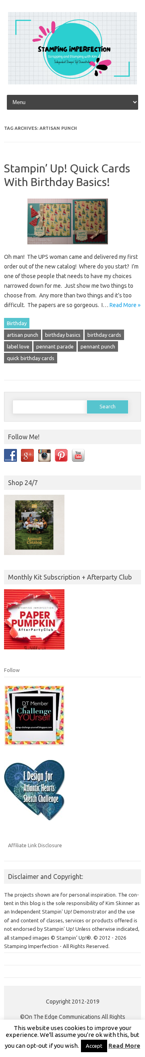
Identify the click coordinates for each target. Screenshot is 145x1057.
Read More (124, 1045)
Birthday (17, 323)
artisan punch (22, 335)
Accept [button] (94, 1046)
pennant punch (98, 346)
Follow (12, 670)
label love (18, 346)
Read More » (125, 305)
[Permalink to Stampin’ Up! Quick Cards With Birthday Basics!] (72, 247)
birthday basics (63, 335)
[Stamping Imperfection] (72, 82)
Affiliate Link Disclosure (35, 845)
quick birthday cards (30, 358)
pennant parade (55, 346)
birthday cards (104, 335)
